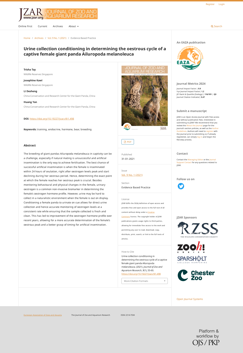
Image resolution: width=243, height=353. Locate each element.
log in (199, 137)
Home (27, 38)
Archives (58, 26)
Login (222, 4)
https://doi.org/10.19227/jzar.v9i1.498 (52, 118)
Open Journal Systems (190, 299)
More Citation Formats (136, 281)
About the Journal (194, 125)
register (209, 131)
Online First (25, 26)
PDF (128, 141)
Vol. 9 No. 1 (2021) (57, 38)
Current (42, 26)
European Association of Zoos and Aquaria (43, 315)
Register (210, 4)
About (72, 26)
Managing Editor (195, 159)
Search (217, 26)
